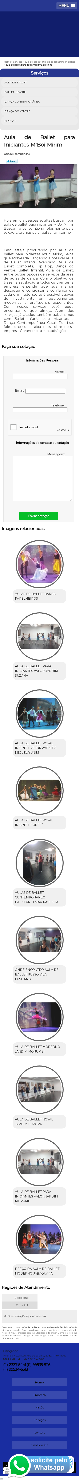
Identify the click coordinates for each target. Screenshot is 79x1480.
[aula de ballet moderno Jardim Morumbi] (39, 1015)
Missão (39, 1407)
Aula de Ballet (15, 82)
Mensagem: (56, 454)
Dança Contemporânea (22, 101)
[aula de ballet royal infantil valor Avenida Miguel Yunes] (39, 712)
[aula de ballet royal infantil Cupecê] (39, 789)
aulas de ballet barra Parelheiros (35, 596)
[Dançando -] (39, 24)
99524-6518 (18, 1369)
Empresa (39, 1395)
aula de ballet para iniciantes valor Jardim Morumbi (36, 1196)
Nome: (59, 372)
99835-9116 (41, 1364)
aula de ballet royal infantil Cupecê (34, 822)
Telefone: (58, 405)
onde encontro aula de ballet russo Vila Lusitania (37, 974)
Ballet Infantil (15, 92)
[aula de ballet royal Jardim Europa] (39, 1088)
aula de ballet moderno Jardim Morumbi (37, 1049)
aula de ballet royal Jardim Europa (34, 1121)
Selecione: (22, 1297)
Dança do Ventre (17, 111)
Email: (20, 390)
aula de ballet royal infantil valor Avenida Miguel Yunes (35, 748)
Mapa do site (39, 1445)
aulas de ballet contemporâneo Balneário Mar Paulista (36, 897)
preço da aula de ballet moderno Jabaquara (37, 1271)
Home (39, 1382)
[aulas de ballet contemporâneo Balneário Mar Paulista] (39, 861)
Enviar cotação (39, 516)
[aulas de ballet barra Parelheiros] (39, 562)
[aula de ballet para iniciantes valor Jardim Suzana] (39, 635)
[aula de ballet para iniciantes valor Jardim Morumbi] (39, 1160)
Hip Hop (10, 120)
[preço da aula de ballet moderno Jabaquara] (39, 1237)
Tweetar (11, 161)
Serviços (39, 73)
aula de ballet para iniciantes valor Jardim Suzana (36, 670)
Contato (39, 1432)
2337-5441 (17, 1364)
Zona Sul (22, 1305)
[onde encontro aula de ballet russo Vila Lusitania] (39, 938)
